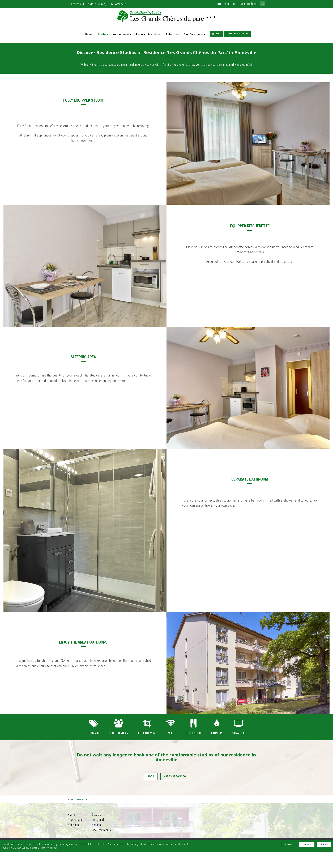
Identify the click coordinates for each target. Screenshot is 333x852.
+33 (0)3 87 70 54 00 (239, 33)
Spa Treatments (194, 34)
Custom (289, 844)
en (263, 4)
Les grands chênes (148, 34)
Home (88, 34)
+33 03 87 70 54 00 (175, 776)
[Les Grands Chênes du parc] (166, 16)
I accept (307, 844)
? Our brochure (248, 4)
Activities (172, 34)
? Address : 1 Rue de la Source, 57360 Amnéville (98, 4)
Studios (103, 34)
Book (218, 33)
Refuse (324, 844)
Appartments (122, 34)
